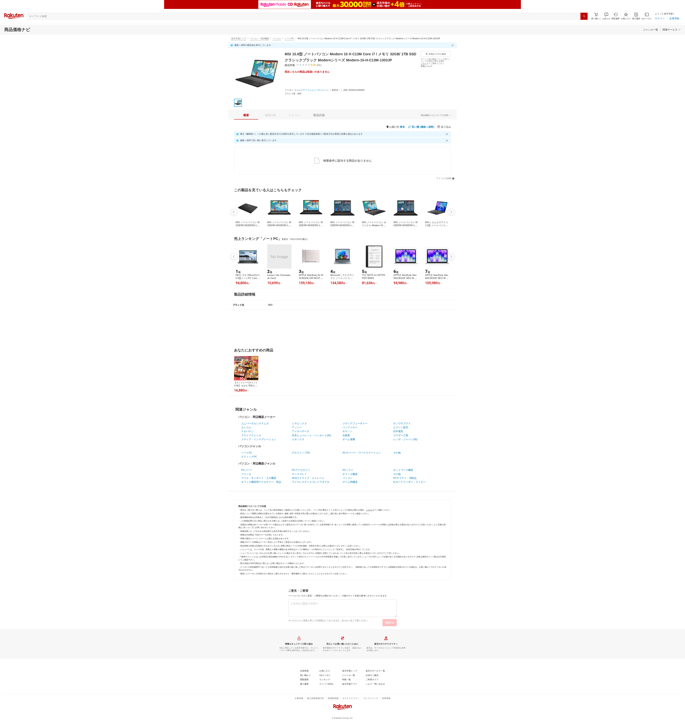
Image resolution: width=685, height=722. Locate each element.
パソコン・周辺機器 (259, 38)
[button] (606, 16)
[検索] (584, 16)
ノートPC (289, 38)
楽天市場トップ (238, 38)
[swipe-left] (234, 212)
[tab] (246, 115)
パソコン (277, 38)
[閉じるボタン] (453, 45)
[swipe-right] (451, 212)
